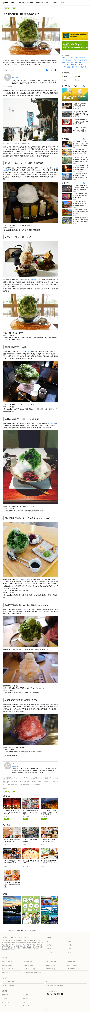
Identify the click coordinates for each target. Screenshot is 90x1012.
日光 (77, 64)
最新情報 (55, 3)
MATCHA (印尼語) (50, 965)
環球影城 (82, 57)
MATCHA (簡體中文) (29, 965)
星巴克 (82, 62)
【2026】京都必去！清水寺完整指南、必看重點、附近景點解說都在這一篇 (49, 812)
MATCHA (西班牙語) (29, 969)
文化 (79, 80)
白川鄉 (64, 64)
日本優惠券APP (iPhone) (52, 969)
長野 (67, 62)
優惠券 (48, 3)
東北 (69, 64)
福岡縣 (49, 948)
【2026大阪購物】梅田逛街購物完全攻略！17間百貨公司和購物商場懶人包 (80, 175)
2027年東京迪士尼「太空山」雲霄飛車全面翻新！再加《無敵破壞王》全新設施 (80, 113)
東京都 (49, 941)
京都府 (7, 9)
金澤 (85, 60)
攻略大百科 (30, 3)
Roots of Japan (50, 982)
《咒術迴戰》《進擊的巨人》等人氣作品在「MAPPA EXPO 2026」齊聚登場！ (80, 129)
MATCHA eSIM (6, 972)
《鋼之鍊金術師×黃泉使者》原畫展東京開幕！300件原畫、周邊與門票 (80, 121)
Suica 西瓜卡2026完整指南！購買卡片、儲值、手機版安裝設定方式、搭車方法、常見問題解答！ (80, 144)
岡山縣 (70, 952)
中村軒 (41, 704)
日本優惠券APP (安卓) (73, 969)
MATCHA (8, 816)
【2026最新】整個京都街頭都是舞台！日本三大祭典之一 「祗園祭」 (31, 812)
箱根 (77, 62)
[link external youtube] (62, 995)
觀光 (65, 80)
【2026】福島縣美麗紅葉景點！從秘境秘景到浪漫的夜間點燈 (80, 211)
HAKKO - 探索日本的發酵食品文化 (55, 985)
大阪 (67, 57)
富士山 (72, 62)
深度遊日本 (39, 3)
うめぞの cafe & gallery (25, 579)
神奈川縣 (49, 952)
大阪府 (70, 941)
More (55, 894)
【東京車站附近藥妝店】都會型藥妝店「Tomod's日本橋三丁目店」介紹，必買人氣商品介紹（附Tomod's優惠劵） (80, 221)
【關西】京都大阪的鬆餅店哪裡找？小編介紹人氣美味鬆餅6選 (12, 884)
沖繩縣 (70, 948)
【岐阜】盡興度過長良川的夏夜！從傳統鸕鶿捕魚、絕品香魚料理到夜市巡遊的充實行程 (80, 168)
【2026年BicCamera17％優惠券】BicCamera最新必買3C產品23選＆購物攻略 (80, 152)
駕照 (73, 64)
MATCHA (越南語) (72, 965)
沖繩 (63, 57)
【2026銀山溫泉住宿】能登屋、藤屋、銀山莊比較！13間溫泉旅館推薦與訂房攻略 (80, 188)
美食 (14, 9)
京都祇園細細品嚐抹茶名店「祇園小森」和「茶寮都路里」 (48, 862)
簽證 (68, 66)
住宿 (79, 76)
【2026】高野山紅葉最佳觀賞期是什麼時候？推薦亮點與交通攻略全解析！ (80, 203)
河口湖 (75, 60)
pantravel (15, 77)
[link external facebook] (48, 995)
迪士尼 (82, 64)
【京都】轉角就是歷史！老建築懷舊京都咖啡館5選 (12, 861)
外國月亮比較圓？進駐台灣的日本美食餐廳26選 (12, 840)
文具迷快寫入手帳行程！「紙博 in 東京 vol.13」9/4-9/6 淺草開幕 (80, 105)
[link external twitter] (51, 995)
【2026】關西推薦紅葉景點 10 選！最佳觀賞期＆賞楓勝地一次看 (80, 195)
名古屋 (76, 57)
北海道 (70, 60)
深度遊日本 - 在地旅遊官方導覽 (32, 972)
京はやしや (25, 609)
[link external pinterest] (55, 995)
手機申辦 (83, 66)
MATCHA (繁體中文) (50, 961)
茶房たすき (32, 280)
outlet (64, 66)
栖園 (29, 351)
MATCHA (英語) (28, 961)
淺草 (73, 66)
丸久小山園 (51, 423)
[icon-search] (86, 2)
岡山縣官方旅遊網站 (8, 982)
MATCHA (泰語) (71, 961)
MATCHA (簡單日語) (7, 969)
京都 (72, 57)
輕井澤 (81, 60)
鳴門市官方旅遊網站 (8, 985)
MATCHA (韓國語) (7, 965)
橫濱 (63, 62)
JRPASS (64, 60)
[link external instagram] (58, 995)
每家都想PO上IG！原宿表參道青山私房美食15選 (49, 840)
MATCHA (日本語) (7, 961)
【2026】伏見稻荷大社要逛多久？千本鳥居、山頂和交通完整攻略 (12, 812)
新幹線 (77, 66)
